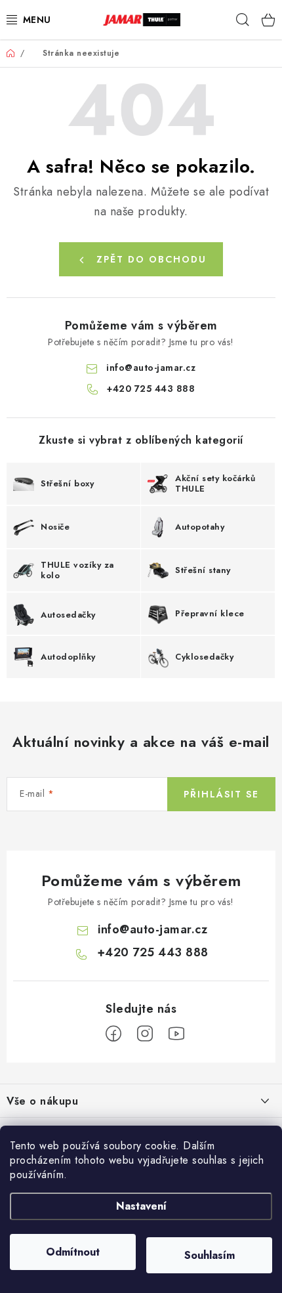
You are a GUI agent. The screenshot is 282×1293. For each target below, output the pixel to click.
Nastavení (141, 1206)
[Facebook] (113, 1034)
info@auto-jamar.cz (150, 367)
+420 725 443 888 (151, 388)
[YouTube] (176, 1034)
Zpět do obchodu (151, 259)
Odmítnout (73, 1252)
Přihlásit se (221, 794)
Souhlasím (209, 1255)
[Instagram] (145, 1034)
